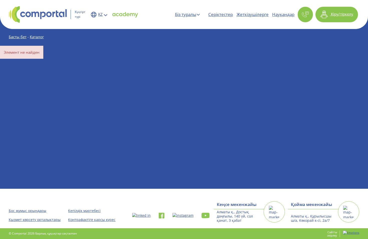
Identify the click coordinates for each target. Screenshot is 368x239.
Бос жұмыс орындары (27, 210)
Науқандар (283, 14)
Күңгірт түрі (80, 14)
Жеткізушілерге (253, 14)
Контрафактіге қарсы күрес (91, 219)
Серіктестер (220, 14)
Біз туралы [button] (185, 14)
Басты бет (18, 36)
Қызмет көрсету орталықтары (35, 219)
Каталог (37, 36)
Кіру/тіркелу (341, 14)
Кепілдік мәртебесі (84, 210)
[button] (305, 15)
